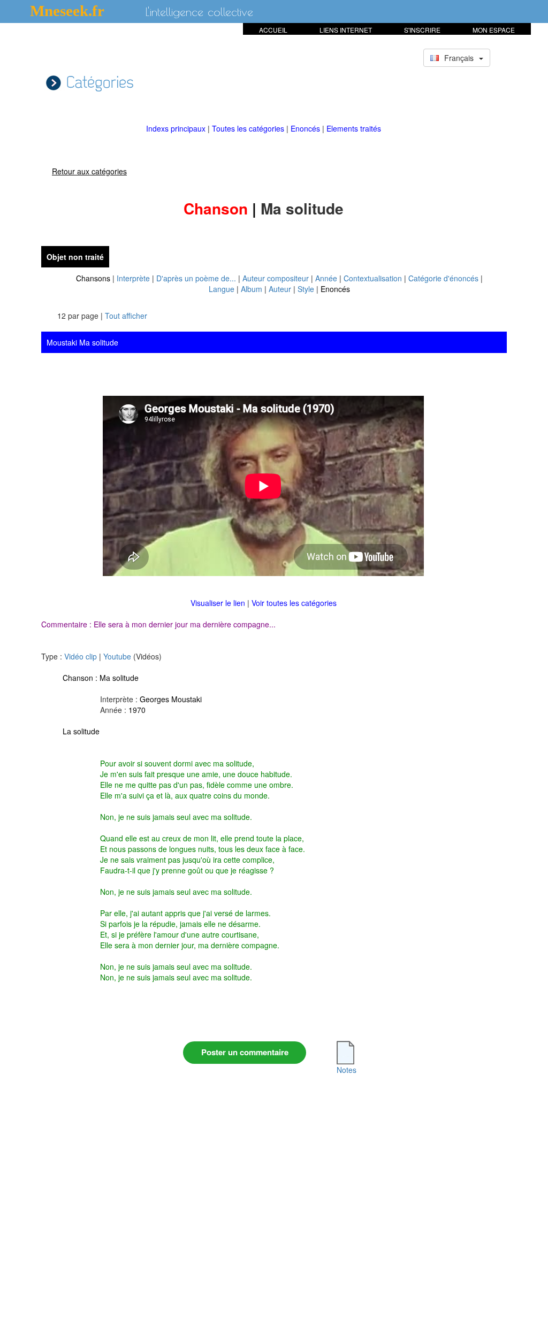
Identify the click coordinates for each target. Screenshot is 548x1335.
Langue (221, 288)
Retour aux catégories (89, 171)
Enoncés (306, 128)
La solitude (81, 731)
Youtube (117, 656)
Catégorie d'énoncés (443, 278)
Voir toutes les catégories (294, 602)
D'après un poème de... (196, 278)
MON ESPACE (494, 29)
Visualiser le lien (219, 602)
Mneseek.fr (67, 10)
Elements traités (353, 128)
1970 (137, 709)
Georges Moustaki (171, 699)
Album (251, 288)
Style (306, 288)
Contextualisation (373, 278)
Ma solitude (119, 677)
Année (326, 278)
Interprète (133, 278)
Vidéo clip (80, 656)
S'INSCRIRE (422, 29)
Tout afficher (126, 315)
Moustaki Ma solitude (82, 342)
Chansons (93, 278)
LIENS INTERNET (345, 29)
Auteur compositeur (275, 278)
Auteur (280, 288)
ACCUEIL (273, 29)
